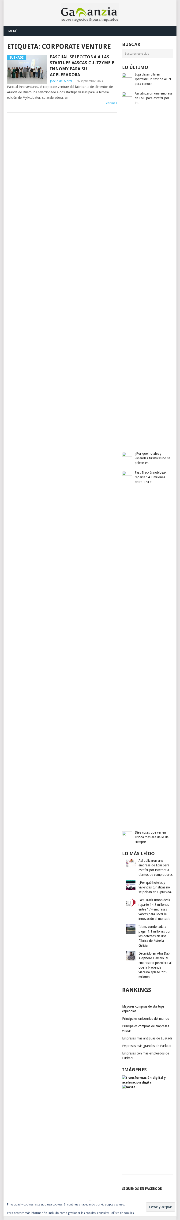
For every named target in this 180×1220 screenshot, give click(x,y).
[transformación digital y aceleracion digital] (147, 1082)
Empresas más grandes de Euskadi (146, 1046)
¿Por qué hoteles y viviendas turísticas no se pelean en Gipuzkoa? (155, 887)
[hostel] (129, 1087)
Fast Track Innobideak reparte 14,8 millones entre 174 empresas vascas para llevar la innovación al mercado (154, 909)
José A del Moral (61, 81)
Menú (12, 31)
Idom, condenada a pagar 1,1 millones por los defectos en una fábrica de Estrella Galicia (155, 936)
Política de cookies (122, 1213)
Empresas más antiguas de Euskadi (147, 1038)
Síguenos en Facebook (142, 1188)
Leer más (111, 103)
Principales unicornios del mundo (145, 1018)
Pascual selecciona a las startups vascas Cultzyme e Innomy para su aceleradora (82, 65)
